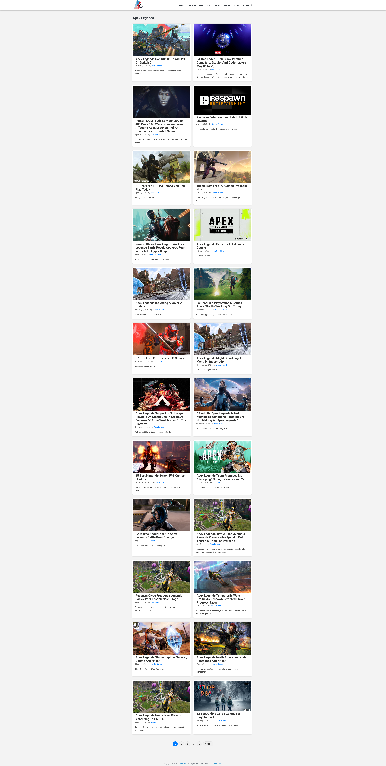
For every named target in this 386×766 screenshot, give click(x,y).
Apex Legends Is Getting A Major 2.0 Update (159, 304)
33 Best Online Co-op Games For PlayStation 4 (218, 715)
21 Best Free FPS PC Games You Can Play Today (160, 187)
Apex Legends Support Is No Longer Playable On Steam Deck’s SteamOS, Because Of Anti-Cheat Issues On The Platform (160, 419)
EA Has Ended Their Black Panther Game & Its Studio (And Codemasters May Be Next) (221, 62)
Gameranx (183, 763)
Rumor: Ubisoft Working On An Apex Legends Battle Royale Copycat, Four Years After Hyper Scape (160, 247)
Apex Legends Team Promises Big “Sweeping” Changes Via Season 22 (221, 477)
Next (207, 743)
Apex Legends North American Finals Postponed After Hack (221, 659)
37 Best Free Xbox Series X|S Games (159, 358)
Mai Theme (218, 763)
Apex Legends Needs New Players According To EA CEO (158, 717)
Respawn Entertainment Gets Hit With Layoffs (222, 119)
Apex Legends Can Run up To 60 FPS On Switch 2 (160, 60)
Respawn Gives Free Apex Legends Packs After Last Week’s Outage (158, 597)
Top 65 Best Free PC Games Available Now (222, 187)
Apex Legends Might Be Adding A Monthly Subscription (219, 359)
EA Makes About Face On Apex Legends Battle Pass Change (156, 535)
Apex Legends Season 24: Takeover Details (220, 245)
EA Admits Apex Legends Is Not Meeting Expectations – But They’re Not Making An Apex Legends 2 (220, 417)
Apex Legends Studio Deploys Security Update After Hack (161, 659)
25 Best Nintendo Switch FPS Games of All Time (160, 477)
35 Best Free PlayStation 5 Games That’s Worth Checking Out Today (219, 304)
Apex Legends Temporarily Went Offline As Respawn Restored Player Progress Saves (221, 599)
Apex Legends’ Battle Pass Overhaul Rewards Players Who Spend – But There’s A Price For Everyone (221, 537)
